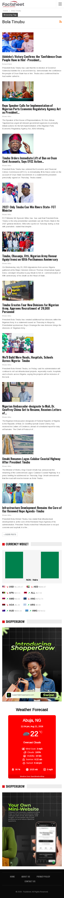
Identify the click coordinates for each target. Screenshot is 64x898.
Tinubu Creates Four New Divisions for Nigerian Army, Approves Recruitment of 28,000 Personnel (30, 308)
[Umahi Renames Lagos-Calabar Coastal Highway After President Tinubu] (17, 444)
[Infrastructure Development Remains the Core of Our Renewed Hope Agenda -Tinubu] (17, 493)
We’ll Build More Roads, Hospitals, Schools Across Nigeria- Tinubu (27, 359)
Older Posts (10, 534)
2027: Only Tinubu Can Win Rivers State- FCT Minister (29, 209)
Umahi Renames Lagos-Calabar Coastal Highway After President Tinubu (31, 460)
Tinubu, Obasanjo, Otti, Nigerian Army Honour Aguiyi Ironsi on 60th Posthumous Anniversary (30, 258)
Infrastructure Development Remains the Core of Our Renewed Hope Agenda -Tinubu (32, 509)
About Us (25, 876)
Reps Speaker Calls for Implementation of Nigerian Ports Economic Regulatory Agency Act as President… (31, 108)
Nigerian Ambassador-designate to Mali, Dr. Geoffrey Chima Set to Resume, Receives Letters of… (31, 409)
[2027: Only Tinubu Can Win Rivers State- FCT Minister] (17, 192)
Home (12, 876)
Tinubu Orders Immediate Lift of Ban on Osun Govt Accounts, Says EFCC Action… (29, 160)
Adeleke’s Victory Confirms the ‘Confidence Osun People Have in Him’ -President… (32, 58)
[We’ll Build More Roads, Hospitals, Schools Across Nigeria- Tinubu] (17, 343)
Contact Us (30, 881)
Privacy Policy (43, 876)
